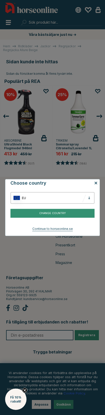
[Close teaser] (24, 390)
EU (24, 198)
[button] (16, 399)
